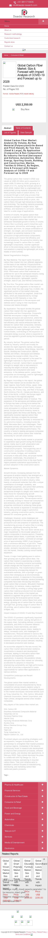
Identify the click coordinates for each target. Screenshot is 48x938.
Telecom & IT (10, 831)
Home (6, 26)
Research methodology (13, 34)
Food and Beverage (13, 808)
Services (8, 837)
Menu (7, 21)
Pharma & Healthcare (14, 785)
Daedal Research (19, 932)
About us (7, 30)
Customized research (12, 38)
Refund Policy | (42, 932)
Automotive (9, 820)
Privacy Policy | (31, 932)
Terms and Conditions (22, 934)
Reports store (9, 42)
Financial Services (12, 791)
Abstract (7, 128)
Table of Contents (23, 128)
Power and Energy (13, 814)
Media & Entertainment (14, 843)
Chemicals (9, 825)
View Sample (26, 133)
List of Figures (10, 133)
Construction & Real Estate (16, 797)
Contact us (8, 46)
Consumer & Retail (17, 55)
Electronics (9, 849)
